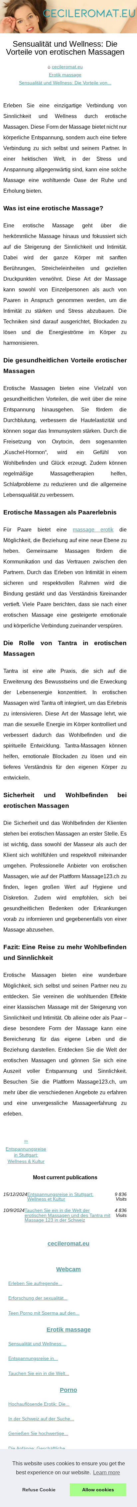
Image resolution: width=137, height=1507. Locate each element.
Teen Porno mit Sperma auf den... (43, 1313)
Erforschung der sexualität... (38, 1298)
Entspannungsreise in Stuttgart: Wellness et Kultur (60, 1197)
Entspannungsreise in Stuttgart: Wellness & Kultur (26, 1155)
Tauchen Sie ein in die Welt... (38, 1373)
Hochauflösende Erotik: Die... (38, 1404)
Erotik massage (65, 74)
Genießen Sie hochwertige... (38, 1433)
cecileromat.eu (67, 66)
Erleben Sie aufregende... (35, 1283)
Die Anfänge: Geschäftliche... (38, 1448)
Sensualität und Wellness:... (37, 1343)
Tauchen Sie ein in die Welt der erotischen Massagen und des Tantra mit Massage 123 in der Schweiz (67, 1215)
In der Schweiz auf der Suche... (41, 1418)
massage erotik (93, 529)
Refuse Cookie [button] (39, 1489)
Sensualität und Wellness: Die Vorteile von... (65, 82)
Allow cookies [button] (98, 1489)
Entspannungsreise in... (33, 1358)
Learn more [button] (106, 1472)
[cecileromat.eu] (68, 16)
